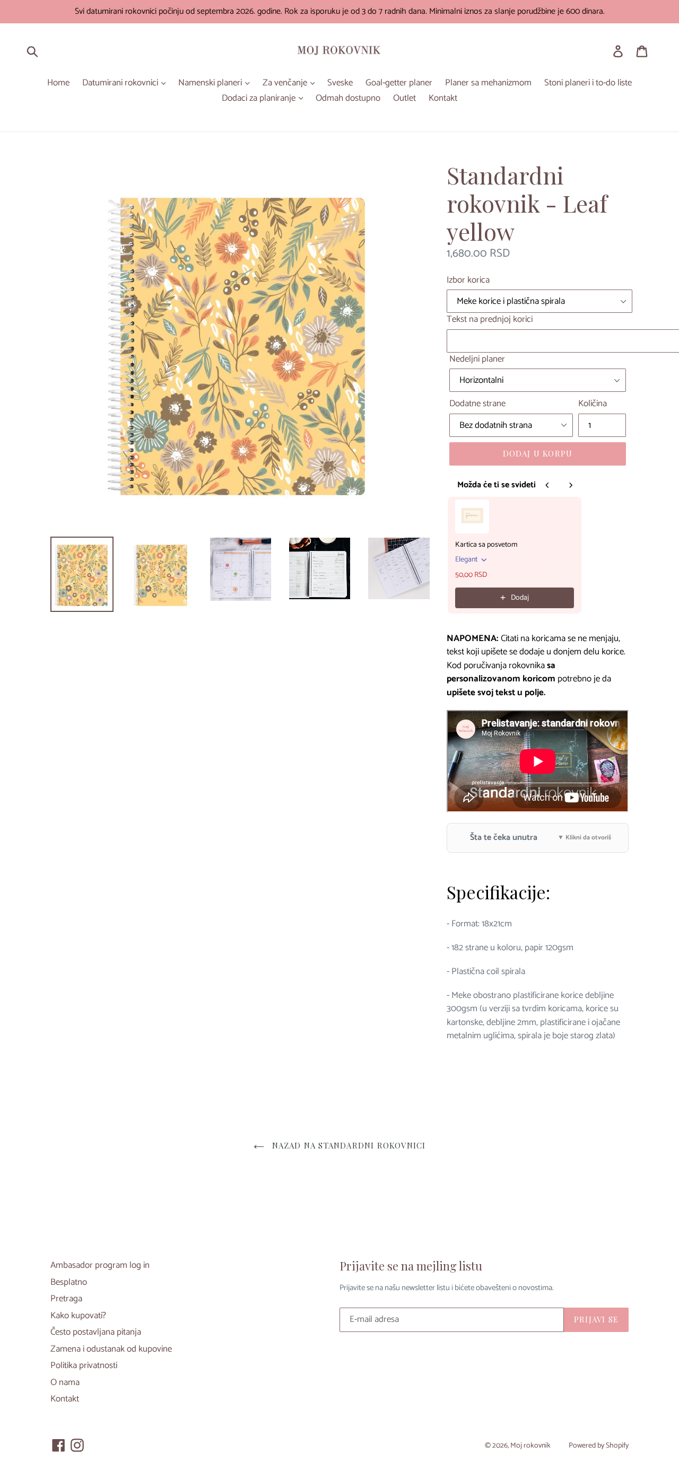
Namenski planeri (211, 83)
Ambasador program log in (100, 1265)
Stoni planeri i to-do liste (588, 83)
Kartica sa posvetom (486, 545)
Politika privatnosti (83, 1365)
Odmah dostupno (348, 99)
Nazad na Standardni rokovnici (347, 1145)
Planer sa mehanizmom (488, 83)
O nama (65, 1382)
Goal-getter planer (398, 83)
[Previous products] (547, 485)
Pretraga (66, 1298)
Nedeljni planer (477, 359)
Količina (592, 404)
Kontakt (443, 99)
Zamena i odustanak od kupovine (111, 1349)
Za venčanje (286, 83)
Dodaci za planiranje (260, 99)
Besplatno (68, 1282)
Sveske (340, 83)
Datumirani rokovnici (121, 83)
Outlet (404, 99)
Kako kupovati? (78, 1315)
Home (58, 83)
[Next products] (570, 485)
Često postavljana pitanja (95, 1332)
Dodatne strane (477, 404)
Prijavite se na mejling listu (411, 1266)
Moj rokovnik (530, 1446)
